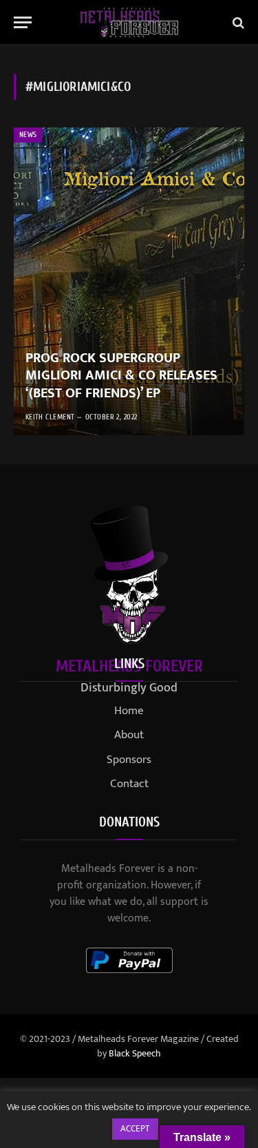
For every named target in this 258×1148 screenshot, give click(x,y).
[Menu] (23, 22)
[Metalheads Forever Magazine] (129, 22)
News (27, 134)
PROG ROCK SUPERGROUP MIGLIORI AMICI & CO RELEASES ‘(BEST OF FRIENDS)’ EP (121, 375)
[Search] (237, 22)
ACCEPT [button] (135, 1128)
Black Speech (135, 1053)
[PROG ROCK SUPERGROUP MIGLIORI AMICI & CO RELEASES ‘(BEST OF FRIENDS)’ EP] (129, 281)
